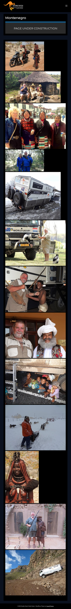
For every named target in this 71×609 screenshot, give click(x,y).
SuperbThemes (50, 606)
